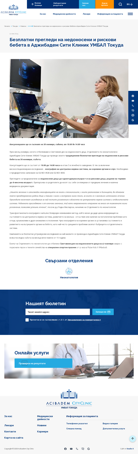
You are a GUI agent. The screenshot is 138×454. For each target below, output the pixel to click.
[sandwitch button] (130, 13)
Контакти (10, 431)
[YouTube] (71, 448)
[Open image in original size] (13, 9)
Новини (41, 425)
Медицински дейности (64, 14)
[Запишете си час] (83, 448)
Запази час (85, 4)
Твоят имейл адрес (38, 312)
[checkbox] (63, 319)
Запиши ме (101, 312)
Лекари (86, 14)
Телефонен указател (77, 423)
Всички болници (38, 4)
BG (128, 4)
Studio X (130, 449)
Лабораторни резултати (59, 4)
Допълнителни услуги (114, 429)
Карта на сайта (13, 437)
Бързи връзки (104, 4)
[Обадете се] (77, 448)
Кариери (42, 431)
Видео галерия (110, 423)
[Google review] (88, 448)
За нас (43, 14)
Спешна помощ (74, 429)
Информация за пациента (110, 14)
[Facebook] (65, 448)
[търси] (120, 4)
